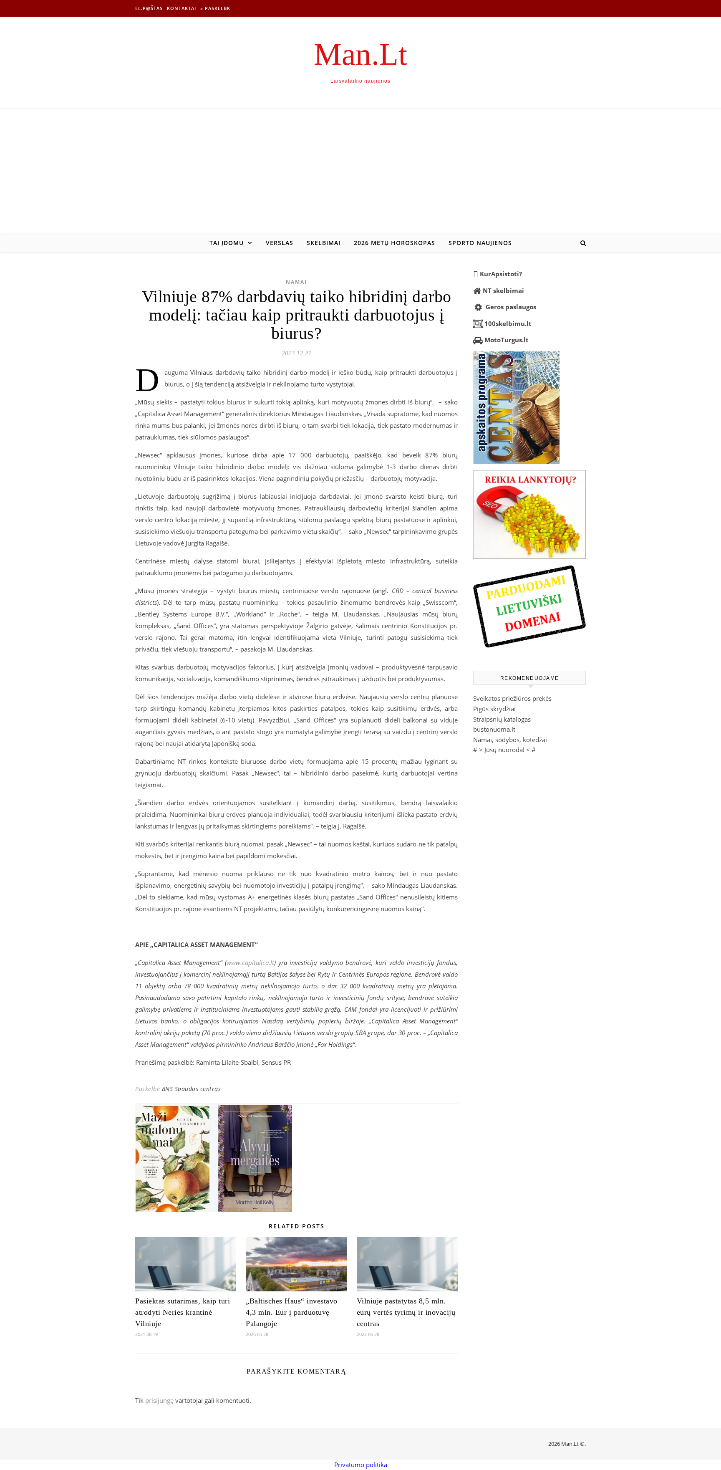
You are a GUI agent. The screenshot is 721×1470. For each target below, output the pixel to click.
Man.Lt (360, 54)
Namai (296, 281)
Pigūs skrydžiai (494, 709)
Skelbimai (323, 243)
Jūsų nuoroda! (504, 749)
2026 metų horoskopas (394, 243)
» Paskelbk (215, 8)
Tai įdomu (226, 243)
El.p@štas (149, 8)
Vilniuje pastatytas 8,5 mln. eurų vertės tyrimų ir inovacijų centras (406, 1312)
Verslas (279, 243)
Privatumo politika (360, 1464)
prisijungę (159, 1400)
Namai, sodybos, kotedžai (510, 739)
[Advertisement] (360, 171)
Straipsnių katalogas (502, 719)
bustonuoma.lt (494, 729)
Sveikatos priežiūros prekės (512, 698)
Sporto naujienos (480, 243)
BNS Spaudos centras (191, 1089)
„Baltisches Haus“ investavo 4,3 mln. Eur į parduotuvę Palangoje (292, 1312)
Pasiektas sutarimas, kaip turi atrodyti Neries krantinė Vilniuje (182, 1312)
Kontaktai (181, 8)
